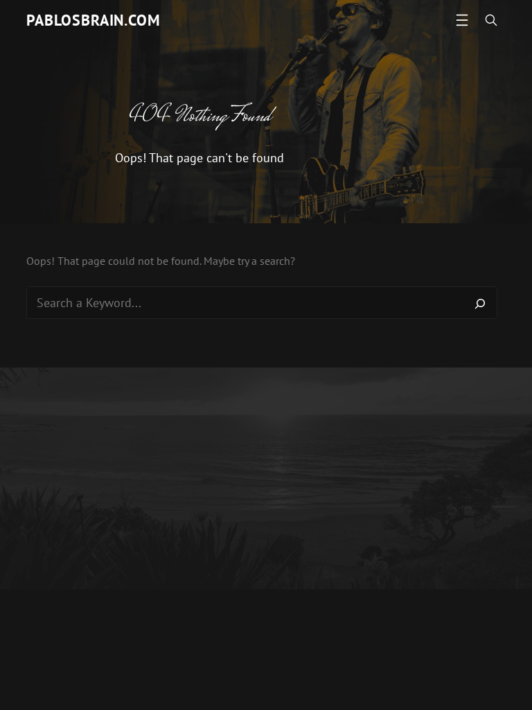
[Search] (480, 303)
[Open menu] (462, 20)
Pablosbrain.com (93, 20)
